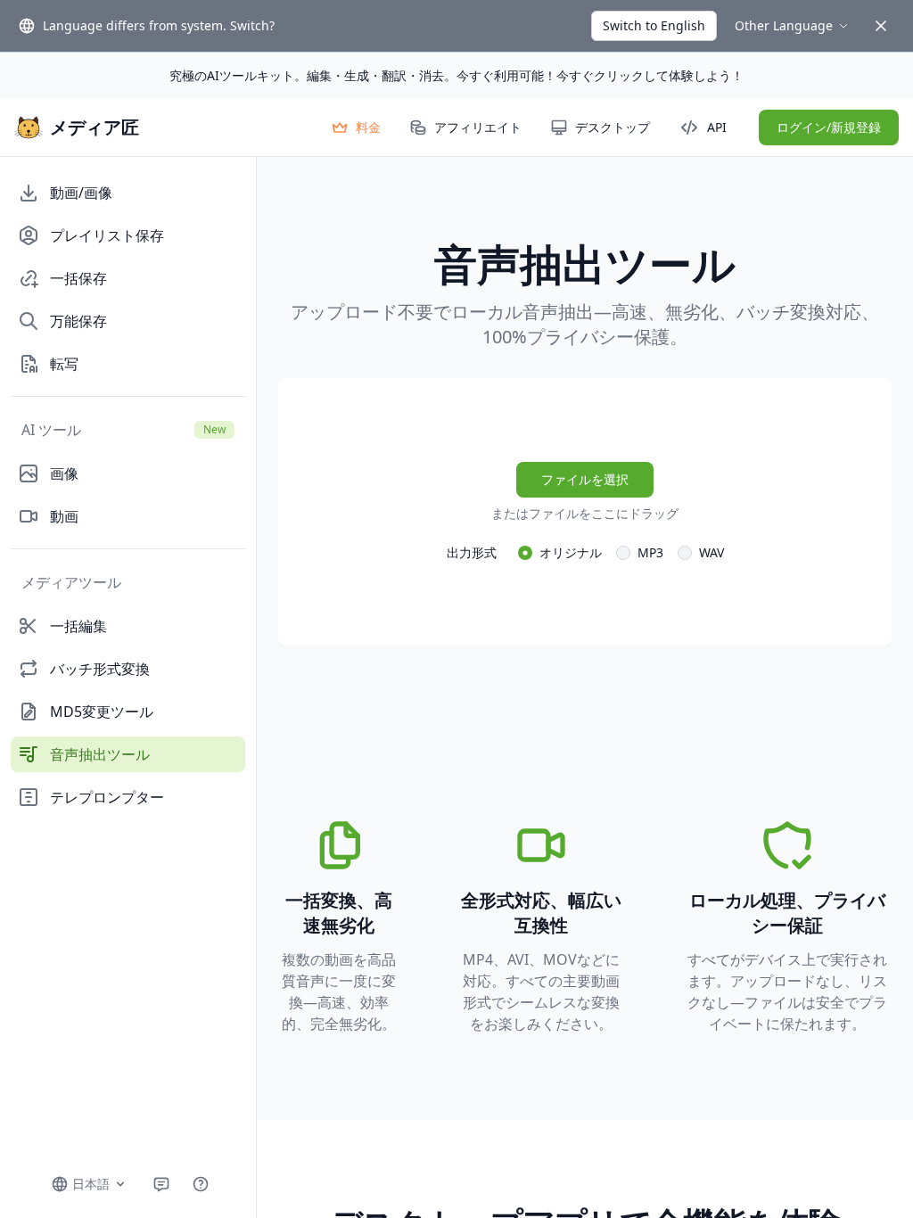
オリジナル (570, 552)
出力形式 (472, 552)
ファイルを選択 (585, 479)
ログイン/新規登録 (829, 127)
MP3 (650, 552)
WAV (711, 552)
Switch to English (654, 25)
